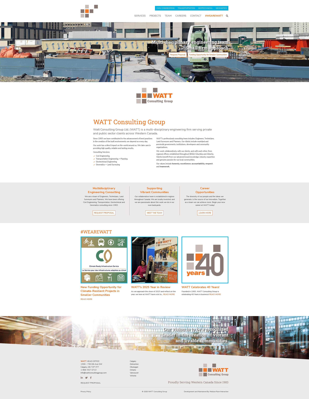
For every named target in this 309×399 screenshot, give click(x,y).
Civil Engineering (166, 8)
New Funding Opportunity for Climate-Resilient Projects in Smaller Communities (101, 291)
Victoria (133, 375)
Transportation (186, 8)
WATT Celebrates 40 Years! (200, 287)
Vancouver (134, 372)
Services (140, 15)
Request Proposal (177, 54)
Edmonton (134, 364)
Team (168, 15)
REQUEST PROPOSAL (104, 213)
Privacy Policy (86, 391)
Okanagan (134, 367)
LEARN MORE (205, 213)
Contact (195, 15)
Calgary (133, 361)
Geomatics (221, 8)
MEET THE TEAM (154, 213)
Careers (180, 15)
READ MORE (86, 299)
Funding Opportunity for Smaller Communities (208, 54)
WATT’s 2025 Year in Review (150, 287)
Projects (155, 15)
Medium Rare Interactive (219, 391)
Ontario (133, 370)
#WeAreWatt (214, 15)
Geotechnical (205, 8)
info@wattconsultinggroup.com (94, 372)
